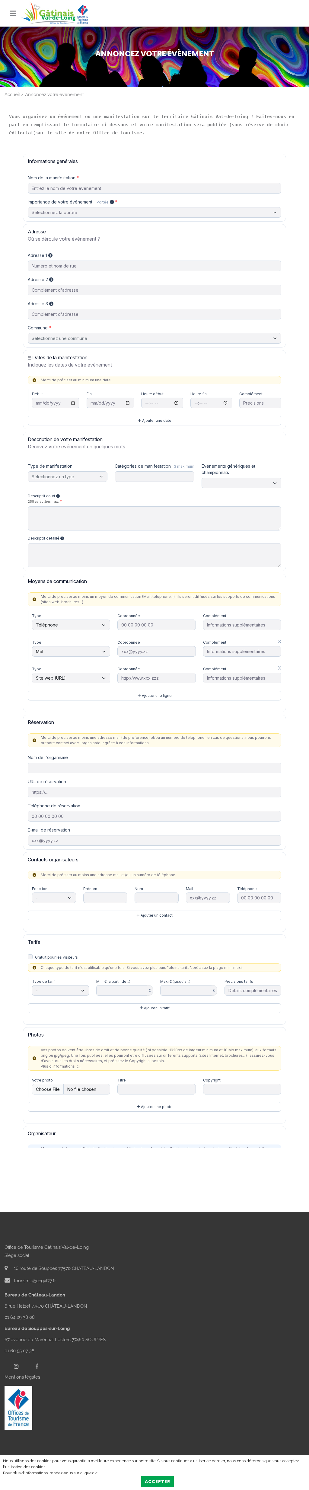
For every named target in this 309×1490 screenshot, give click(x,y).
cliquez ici (89, 1473)
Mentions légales (22, 1377)
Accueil (12, 94)
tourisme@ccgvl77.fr (34, 1280)
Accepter (157, 1482)
